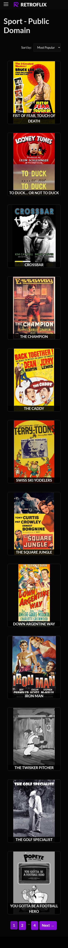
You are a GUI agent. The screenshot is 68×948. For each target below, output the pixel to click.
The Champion (34, 336)
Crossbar (34, 265)
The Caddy (34, 408)
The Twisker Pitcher (34, 767)
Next (48, 925)
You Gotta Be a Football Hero (34, 908)
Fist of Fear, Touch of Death (34, 118)
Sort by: (26, 47)
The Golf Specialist (34, 839)
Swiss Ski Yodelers (34, 480)
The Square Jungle (34, 552)
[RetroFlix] (30, 4)
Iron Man (34, 696)
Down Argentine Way (34, 624)
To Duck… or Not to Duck (34, 193)
